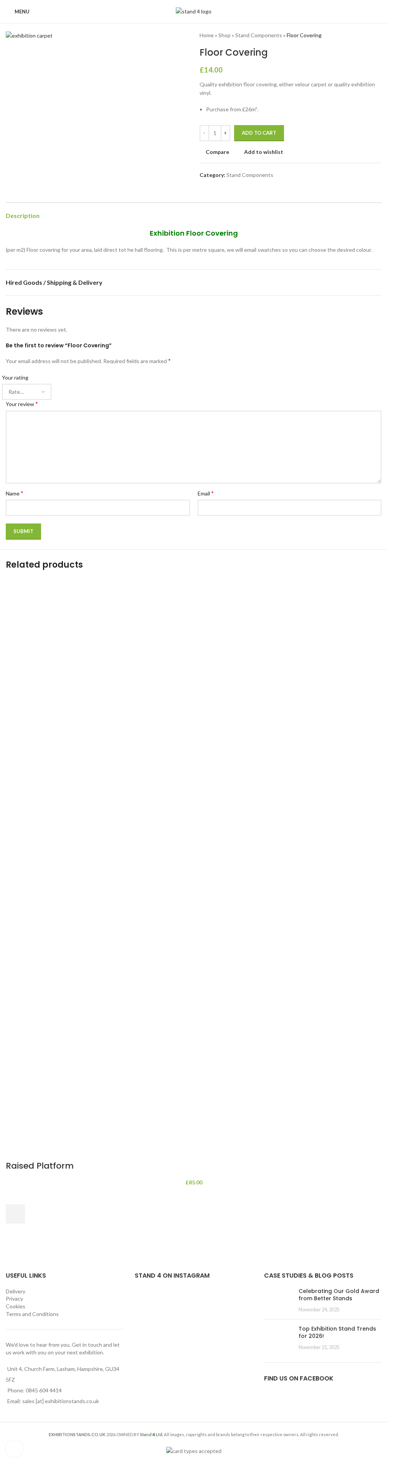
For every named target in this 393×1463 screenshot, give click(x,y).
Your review (22, 403)
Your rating (15, 377)
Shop (224, 35)
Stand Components (258, 35)
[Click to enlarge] (14, 1449)
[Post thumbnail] (278, 1300)
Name (14, 493)
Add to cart (259, 133)
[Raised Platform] (193, 871)
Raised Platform (40, 1166)
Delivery (15, 1291)
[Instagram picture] (153, 1306)
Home (207, 35)
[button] (15, 1214)
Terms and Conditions (32, 1314)
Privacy (14, 1298)
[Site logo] (193, 11)
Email (206, 493)
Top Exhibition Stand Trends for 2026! (337, 1332)
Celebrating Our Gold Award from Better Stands (339, 1295)
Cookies (15, 1306)
